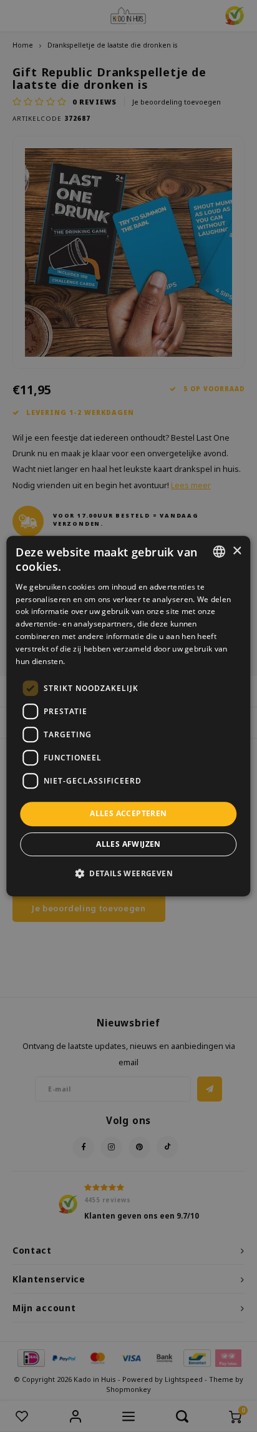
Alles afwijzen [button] (128, 844)
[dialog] (128, 716)
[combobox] (219, 551)
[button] (128, 873)
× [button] (236, 551)
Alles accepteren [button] (128, 813)
